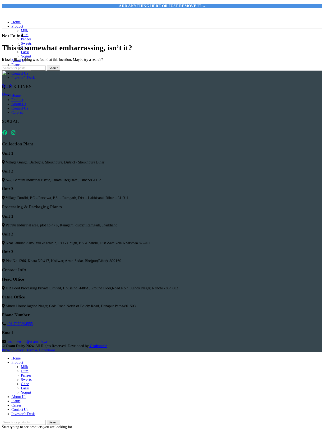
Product (17, 100)
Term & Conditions (40, 350)
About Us (18, 104)
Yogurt (26, 56)
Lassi (25, 388)
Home (16, 95)
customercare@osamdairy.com (29, 342)
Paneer (26, 39)
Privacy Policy (13, 350)
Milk (24, 31)
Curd (24, 35)
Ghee (25, 384)
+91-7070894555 (20, 324)
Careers (17, 112)
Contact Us (19, 108)
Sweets (26, 380)
